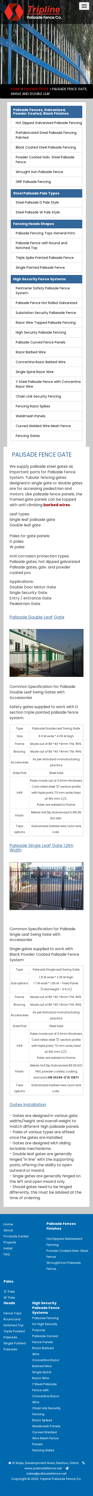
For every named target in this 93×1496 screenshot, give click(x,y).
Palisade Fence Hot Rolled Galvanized (46, 302)
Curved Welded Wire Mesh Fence (43, 426)
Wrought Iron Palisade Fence (39, 171)
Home (15, 89)
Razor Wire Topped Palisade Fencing (46, 322)
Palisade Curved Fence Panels (40, 342)
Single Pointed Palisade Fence (40, 267)
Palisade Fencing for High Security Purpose (45, 1324)
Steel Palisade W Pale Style (38, 212)
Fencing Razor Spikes (33, 406)
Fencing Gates (28, 435)
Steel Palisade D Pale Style (37, 202)
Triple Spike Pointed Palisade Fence (45, 257)
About (8, 1230)
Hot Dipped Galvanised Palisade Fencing (49, 122)
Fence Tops (12, 1313)
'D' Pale (9, 1291)
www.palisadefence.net (43, 1468)
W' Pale (9, 1297)
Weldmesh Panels (30, 416)
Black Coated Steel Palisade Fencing (46, 147)
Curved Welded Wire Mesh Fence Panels (45, 1438)
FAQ (7, 1254)
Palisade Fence (36, 89)
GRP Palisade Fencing (33, 181)
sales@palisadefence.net (46, 1473)
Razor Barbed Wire (31, 352)
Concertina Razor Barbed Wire (41, 362)
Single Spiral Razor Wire (35, 371)
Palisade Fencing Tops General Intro (45, 233)
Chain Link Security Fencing (38, 396)
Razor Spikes (42, 1420)
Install (8, 1248)
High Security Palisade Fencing (41, 332)
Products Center (16, 1236)
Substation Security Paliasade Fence (46, 312)
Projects (10, 1242)
